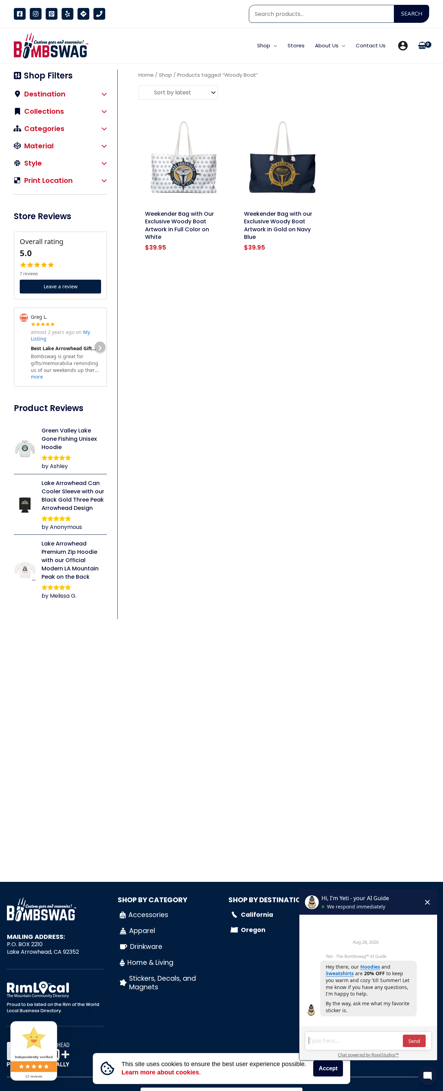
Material (39, 146)
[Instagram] (36, 14)
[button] (273, 45)
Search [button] (411, 13)
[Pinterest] (51, 14)
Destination (44, 95)
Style (33, 164)
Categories (44, 129)
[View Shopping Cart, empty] (422, 46)
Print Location (48, 181)
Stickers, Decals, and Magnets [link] (162, 983)
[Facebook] (20, 14)
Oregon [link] (253, 930)
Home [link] (146, 75)
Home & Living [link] (150, 962)
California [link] (257, 915)
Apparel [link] (142, 930)
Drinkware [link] (146, 946)
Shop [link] (165, 75)
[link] (49, 45)
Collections (44, 112)
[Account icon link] (403, 45)
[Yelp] (67, 14)
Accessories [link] (148, 915)
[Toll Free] (99, 14)
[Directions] (83, 14)
